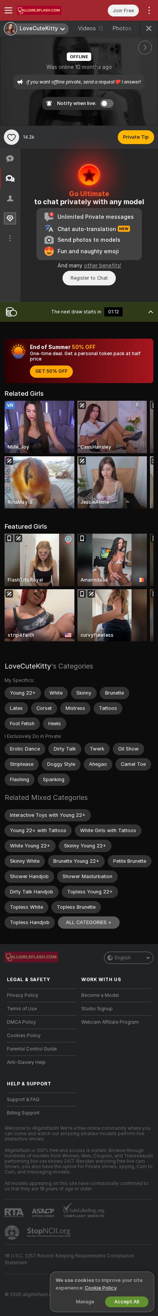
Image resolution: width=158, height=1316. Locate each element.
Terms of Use (22, 1008)
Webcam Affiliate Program (110, 1022)
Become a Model (100, 995)
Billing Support (23, 1113)
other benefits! (102, 265)
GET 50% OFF (51, 371)
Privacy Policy (22, 995)
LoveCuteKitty (28, 666)
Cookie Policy (100, 1288)
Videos (90, 28)
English (123, 957)
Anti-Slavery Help (26, 1062)
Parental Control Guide (32, 1049)
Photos (126, 28)
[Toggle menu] (8, 10)
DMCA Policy (21, 1022)
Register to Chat (89, 278)
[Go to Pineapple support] (13, 1232)
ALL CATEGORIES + (89, 922)
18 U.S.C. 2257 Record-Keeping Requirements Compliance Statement (69, 1259)
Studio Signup (97, 1008)
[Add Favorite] (11, 137)
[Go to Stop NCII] (49, 1232)
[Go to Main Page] (48, 10)
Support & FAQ (23, 1099)
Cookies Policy (24, 1035)
